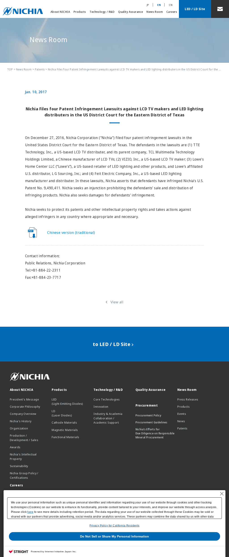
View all (116, 302)
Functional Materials (65, 437)
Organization (19, 428)
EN (159, 5)
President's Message (24, 399)
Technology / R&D (101, 12)
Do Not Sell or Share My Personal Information (114, 536)
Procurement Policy (148, 415)
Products (80, 12)
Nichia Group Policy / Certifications (24, 475)
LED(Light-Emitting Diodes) (67, 401)
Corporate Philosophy (25, 407)
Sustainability (19, 466)
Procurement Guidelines (152, 422)
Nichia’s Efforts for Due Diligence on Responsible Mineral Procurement (155, 433)
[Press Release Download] (35, 232)
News (181, 421)
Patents (40, 69)
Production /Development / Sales (24, 437)
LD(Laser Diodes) (62, 413)
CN (170, 5)
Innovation (100, 407)
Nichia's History (21, 421)
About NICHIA (60, 12)
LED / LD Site (195, 9)
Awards (15, 447)
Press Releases (187, 399)
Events (181, 414)
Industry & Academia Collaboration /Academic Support (107, 418)
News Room (154, 12)
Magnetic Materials (65, 430)
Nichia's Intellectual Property (23, 456)
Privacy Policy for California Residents (114, 525)
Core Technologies (106, 399)
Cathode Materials (64, 422)
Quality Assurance (130, 12)
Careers (171, 12)
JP (148, 5)
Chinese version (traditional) (71, 232)
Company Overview (23, 414)
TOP (10, 69)
